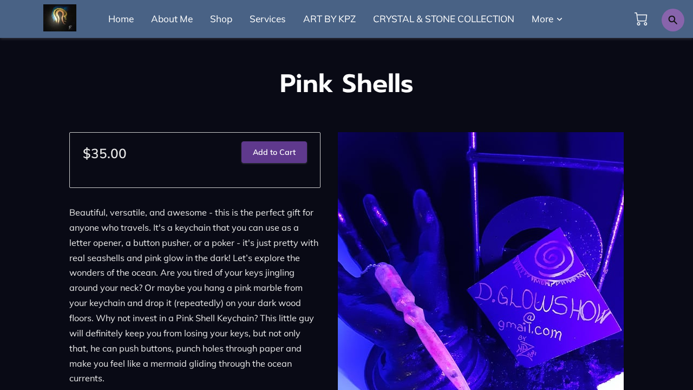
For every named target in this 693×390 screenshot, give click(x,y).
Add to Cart (274, 152)
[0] (641, 18)
